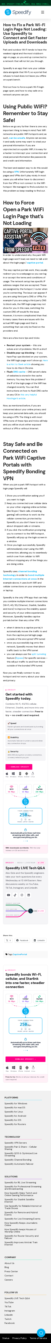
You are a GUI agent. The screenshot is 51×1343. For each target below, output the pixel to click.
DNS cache (19, 371)
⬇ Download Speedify (19, 767)
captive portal (35, 262)
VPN (16, 171)
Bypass (19, 657)
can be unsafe (17, 137)
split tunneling (39, 654)
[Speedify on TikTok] (15, 895)
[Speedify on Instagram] (22, 895)
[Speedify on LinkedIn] (29, 895)
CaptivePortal (20, 954)
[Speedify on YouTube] (8, 895)
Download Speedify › (25, 1059)
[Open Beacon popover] (41, 1333)
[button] (42, 12)
